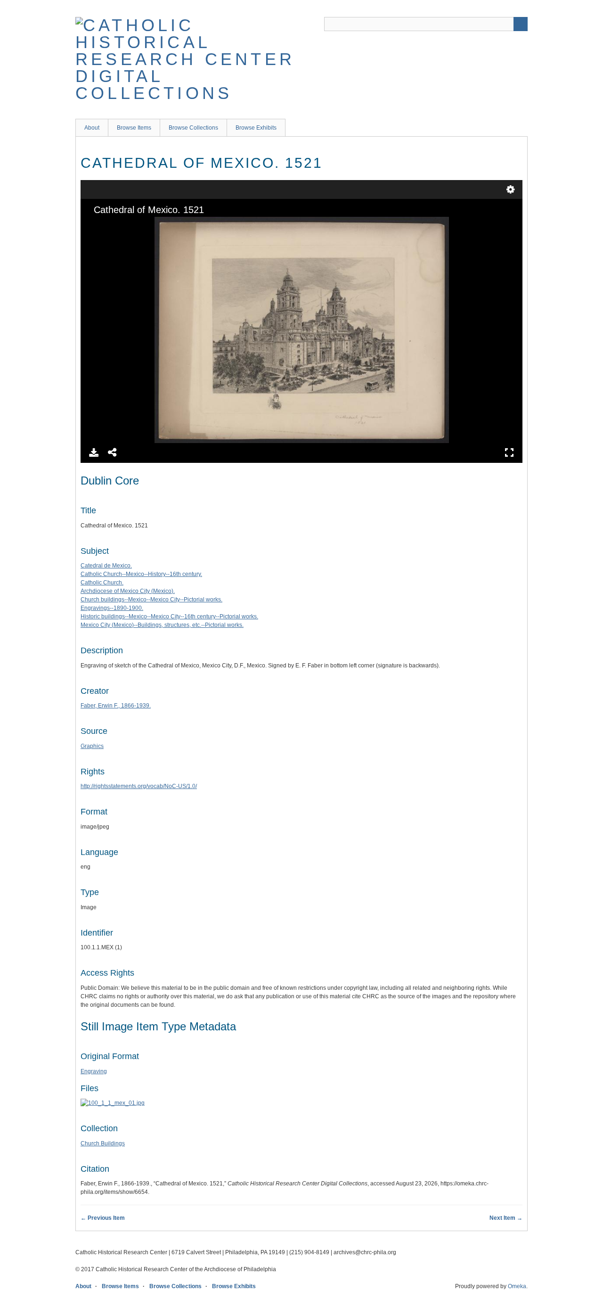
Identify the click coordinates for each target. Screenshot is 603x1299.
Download (93, 452)
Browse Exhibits (256, 127)
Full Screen (509, 452)
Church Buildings (103, 1143)
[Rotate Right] (128, 224)
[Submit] (520, 24)
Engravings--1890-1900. (112, 608)
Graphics (92, 746)
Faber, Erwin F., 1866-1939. (116, 705)
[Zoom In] (96, 224)
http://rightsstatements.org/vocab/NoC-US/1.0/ (139, 786)
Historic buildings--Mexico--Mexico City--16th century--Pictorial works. (169, 616)
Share (112, 452)
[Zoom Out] (112, 224)
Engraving (94, 1071)
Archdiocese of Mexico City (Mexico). (128, 591)
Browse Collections (193, 127)
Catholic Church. (102, 582)
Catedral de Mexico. (106, 565)
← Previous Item (103, 1218)
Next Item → (505, 1218)
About (91, 127)
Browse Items (134, 127)
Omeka (517, 1286)
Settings (511, 189)
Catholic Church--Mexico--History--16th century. (141, 574)
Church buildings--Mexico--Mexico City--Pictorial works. (151, 599)
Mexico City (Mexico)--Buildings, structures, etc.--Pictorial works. (162, 625)
